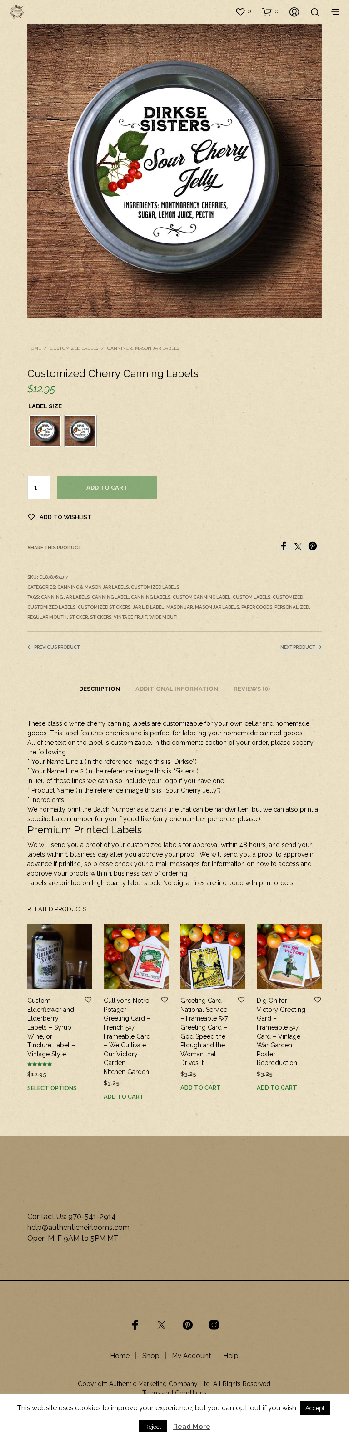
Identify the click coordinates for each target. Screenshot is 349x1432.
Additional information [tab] (176, 688)
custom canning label (201, 597)
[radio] (45, 431)
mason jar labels (217, 607)
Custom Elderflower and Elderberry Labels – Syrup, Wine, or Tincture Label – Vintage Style (51, 1027)
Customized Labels (74, 348)
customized (288, 597)
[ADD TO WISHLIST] (88, 1001)
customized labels (51, 607)
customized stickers (104, 607)
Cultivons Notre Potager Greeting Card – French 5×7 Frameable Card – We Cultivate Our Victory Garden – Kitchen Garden (127, 1036)
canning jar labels (65, 597)
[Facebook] (286, 548)
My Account (191, 1356)
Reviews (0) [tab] (252, 688)
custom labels (251, 597)
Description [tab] (99, 688)
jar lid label (148, 607)
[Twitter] (301, 548)
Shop (151, 1356)
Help (231, 1356)
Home (34, 348)
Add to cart (107, 487)
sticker (78, 616)
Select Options (52, 1088)
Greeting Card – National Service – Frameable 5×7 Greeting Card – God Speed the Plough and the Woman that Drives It (204, 1032)
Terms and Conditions (174, 1393)
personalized (291, 607)
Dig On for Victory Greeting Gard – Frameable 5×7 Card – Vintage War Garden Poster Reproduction (281, 1032)
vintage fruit (130, 616)
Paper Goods (256, 607)
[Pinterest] (315, 548)
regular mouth (47, 616)
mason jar (179, 607)
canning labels (150, 597)
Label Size (45, 406)
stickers (100, 616)
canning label (110, 597)
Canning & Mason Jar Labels (143, 348)
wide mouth (164, 616)
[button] (243, 11)
